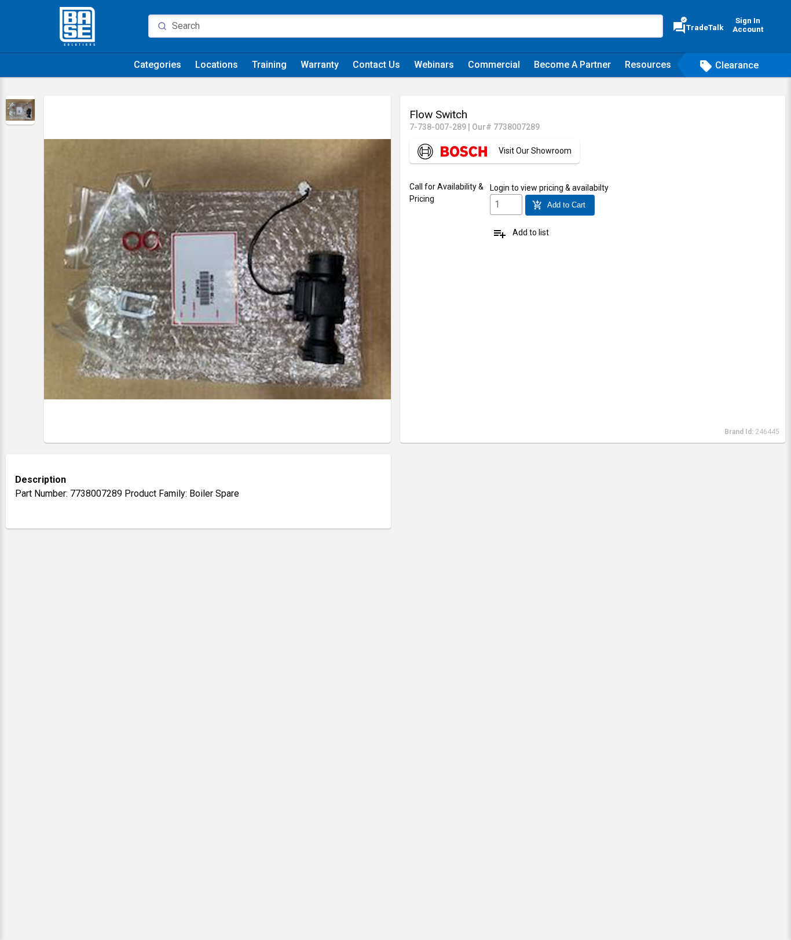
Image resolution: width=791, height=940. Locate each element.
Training (269, 64)
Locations (216, 64)
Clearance (729, 65)
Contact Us (376, 64)
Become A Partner (572, 64)
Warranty (320, 64)
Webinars (434, 64)
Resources (648, 64)
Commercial (494, 64)
